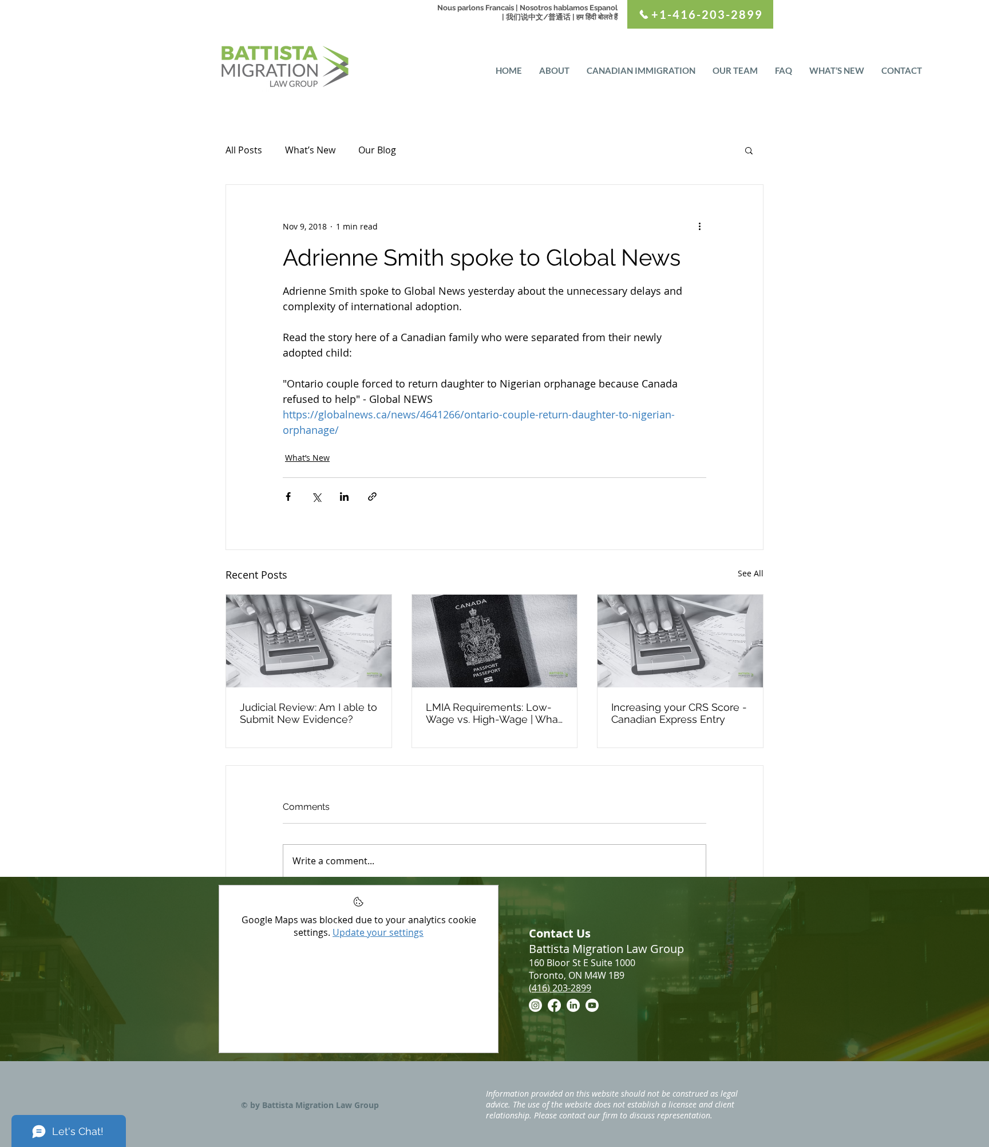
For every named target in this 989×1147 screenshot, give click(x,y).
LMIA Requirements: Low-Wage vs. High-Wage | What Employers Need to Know (493, 713)
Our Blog (377, 150)
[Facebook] (554, 1005)
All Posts (244, 150)
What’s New (310, 150)
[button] (748, 150)
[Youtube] (592, 1005)
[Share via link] (372, 496)
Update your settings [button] (378, 932)
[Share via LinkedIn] (344, 496)
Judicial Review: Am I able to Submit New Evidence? (308, 713)
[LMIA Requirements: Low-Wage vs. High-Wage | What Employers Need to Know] (494, 641)
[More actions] (699, 226)
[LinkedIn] (573, 1005)
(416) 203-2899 (560, 988)
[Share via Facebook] (288, 496)
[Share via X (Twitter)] (316, 496)
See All (750, 573)
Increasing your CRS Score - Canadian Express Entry (679, 713)
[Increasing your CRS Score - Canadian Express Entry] (680, 641)
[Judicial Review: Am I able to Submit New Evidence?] (308, 641)
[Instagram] (535, 1005)
